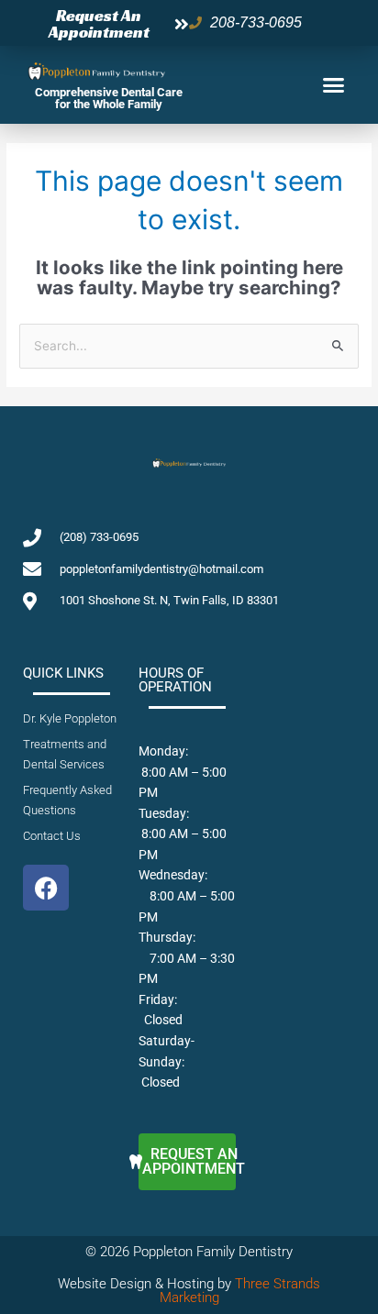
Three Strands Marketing (240, 1290)
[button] (334, 85)
